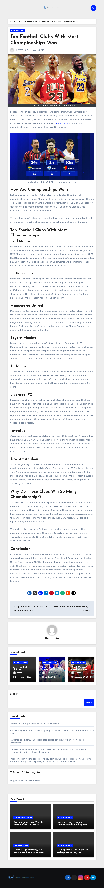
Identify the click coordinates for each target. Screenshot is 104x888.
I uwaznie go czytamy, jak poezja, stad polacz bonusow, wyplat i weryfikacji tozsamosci (30, 853)
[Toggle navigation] (10, 7)
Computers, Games (23, 817)
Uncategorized (65, 817)
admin (20, 50)
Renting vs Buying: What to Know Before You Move (34, 724)
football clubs (61, 123)
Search (14, 694)
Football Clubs (17, 30)
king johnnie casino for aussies (25, 781)
